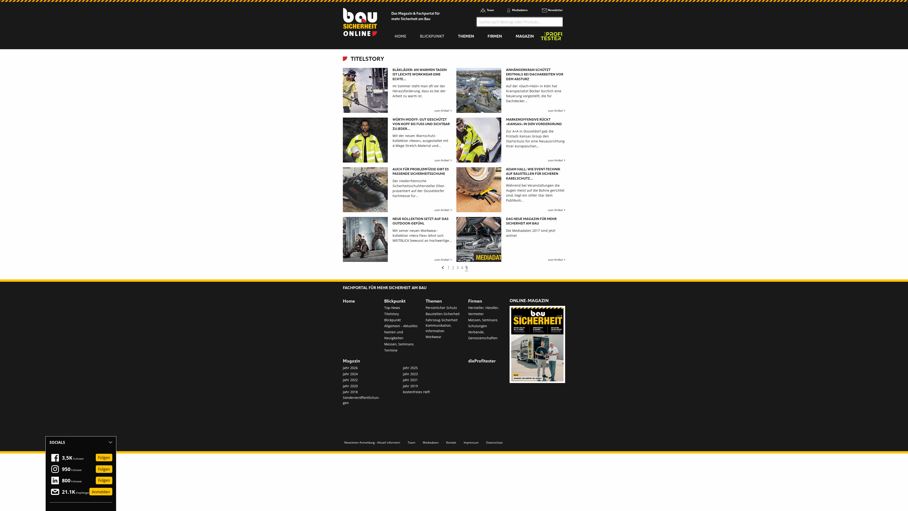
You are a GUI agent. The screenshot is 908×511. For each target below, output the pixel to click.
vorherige (443, 267)
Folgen (104, 457)
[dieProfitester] (551, 37)
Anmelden (101, 491)
